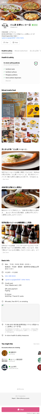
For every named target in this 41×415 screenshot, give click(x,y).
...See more (5, 179)
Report (14, 398)
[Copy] (20, 327)
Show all (8, 81)
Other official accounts (23, 398)
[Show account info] (35, 25)
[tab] (7, 50)
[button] (15, 42)
